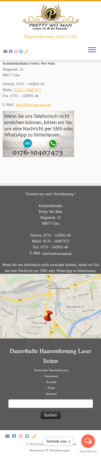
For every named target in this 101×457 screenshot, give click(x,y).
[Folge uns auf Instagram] (16, 52)
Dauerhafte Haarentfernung (51, 370)
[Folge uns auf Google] (21, 52)
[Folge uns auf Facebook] (11, 52)
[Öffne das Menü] (92, 50)
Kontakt (51, 382)
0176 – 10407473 (27, 90)
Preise (51, 387)
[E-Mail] (6, 52)
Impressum (51, 376)
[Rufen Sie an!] (27, 52)
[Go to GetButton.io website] (88, 451)
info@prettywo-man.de (33, 105)
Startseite (51, 393)
